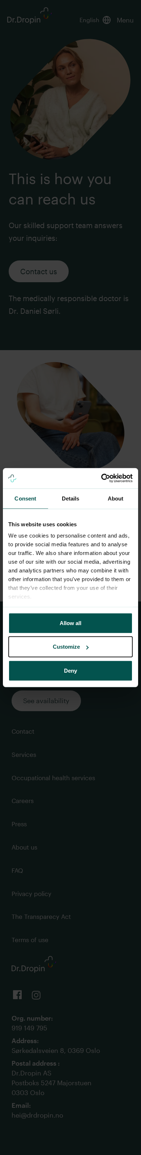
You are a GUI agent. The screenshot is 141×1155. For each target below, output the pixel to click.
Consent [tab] (25, 498)
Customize (66, 647)
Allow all (70, 623)
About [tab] (116, 498)
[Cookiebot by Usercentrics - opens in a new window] (101, 478)
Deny (70, 670)
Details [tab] (71, 498)
